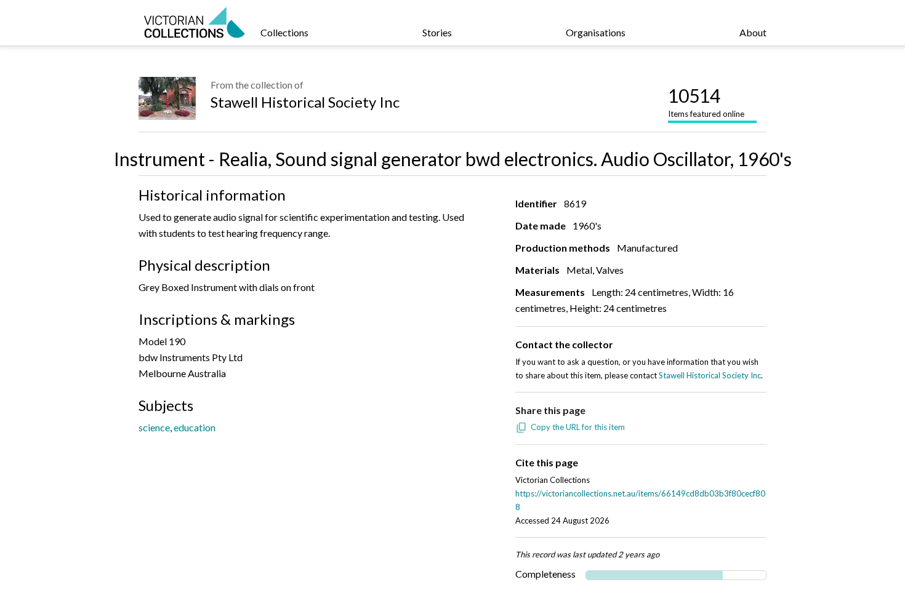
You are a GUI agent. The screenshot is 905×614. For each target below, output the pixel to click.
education (194, 427)
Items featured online (706, 101)
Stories (437, 32)
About (752, 32)
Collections (284, 32)
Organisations (595, 32)
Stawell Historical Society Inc (305, 102)
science (154, 427)
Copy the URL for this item (578, 427)
